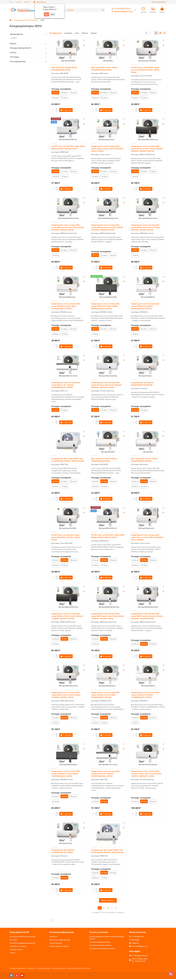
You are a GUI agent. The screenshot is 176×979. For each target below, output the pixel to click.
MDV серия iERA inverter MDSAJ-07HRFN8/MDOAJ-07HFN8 (104, 68)
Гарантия (53, 936)
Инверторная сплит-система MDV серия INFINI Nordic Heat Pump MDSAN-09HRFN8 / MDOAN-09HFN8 (68, 227)
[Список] (160, 33)
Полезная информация (61, 932)
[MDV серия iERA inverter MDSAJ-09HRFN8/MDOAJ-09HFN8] (148, 442)
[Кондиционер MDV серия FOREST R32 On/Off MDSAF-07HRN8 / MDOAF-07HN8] (68, 442)
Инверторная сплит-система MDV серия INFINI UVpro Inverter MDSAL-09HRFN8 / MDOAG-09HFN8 (146, 227)
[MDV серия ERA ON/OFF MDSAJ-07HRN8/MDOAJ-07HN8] (68, 51)
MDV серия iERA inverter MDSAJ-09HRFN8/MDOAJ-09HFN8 (144, 459)
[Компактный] (164, 33)
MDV (15, 38)
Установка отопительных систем (22, 936)
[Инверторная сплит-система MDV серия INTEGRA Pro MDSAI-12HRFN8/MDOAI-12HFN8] (148, 676)
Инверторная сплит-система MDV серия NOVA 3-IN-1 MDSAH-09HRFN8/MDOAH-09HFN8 (65, 384)
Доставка (13, 940)
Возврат (26, 2)
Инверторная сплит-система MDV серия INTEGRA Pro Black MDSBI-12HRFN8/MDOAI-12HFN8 (65, 773)
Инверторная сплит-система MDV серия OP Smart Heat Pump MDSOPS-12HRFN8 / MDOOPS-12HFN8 (146, 773)
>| (116, 908)
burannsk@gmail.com (123, 11)
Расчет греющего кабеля (59, 946)
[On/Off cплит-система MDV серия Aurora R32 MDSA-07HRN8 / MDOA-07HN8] (148, 51)
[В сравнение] (83, 45)
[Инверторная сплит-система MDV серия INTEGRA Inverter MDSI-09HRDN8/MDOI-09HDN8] (108, 676)
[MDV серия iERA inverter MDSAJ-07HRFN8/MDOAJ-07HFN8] (108, 51)
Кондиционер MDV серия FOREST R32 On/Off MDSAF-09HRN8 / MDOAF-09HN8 (107, 851)
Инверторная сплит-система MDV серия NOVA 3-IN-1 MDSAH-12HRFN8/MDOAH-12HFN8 (105, 773)
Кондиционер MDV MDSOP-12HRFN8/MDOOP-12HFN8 (63, 851)
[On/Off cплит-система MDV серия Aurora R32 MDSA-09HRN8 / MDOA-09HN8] (68, 519)
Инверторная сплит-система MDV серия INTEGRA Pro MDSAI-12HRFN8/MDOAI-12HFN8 (145, 694)
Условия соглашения (18, 946)
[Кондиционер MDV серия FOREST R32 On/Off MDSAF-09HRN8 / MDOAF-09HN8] (108, 834)
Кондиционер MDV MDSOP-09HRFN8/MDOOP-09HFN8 (142, 383)
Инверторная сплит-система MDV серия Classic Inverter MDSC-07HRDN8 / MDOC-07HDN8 (107, 148)
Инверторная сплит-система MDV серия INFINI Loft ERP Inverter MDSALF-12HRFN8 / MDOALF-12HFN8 (67, 616)
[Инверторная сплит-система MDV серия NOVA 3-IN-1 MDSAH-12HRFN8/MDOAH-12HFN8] (108, 755)
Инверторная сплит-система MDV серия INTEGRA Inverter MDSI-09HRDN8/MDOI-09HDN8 (105, 694)
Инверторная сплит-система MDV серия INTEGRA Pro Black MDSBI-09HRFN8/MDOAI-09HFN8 (105, 306)
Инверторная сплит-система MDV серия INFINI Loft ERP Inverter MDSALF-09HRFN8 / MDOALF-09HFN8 (147, 148)
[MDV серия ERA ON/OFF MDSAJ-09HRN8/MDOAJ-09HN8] (108, 442)
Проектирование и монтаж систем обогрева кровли (106, 937)
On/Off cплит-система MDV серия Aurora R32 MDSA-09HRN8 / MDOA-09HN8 (65, 537)
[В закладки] (83, 40)
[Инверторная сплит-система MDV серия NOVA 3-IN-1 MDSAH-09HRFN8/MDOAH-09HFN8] (68, 366)
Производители (55, 943)
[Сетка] (156, 33)
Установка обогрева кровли (100, 945)
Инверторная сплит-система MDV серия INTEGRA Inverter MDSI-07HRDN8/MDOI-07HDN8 (65, 306)
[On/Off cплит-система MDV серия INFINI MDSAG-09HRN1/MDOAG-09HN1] (108, 519)
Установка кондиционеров (99, 942)
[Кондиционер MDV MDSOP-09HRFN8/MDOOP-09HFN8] (148, 366)
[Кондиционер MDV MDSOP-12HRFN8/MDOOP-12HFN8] (68, 834)
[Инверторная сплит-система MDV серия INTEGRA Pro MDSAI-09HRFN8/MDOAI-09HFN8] (148, 288)
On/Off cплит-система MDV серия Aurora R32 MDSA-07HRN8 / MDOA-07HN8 (145, 69)
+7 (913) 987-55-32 (122, 8)
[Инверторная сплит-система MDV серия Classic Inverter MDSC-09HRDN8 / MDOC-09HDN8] (148, 519)
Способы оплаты (16, 949)
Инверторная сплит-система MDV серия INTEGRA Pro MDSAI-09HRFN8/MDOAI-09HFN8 (145, 306)
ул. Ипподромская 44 (140, 955)
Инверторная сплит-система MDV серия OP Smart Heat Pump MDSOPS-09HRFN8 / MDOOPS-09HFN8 (106, 384)
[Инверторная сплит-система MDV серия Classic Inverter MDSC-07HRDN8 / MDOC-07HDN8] (108, 130)
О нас (11, 2)
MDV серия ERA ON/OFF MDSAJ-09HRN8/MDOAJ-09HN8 (104, 459)
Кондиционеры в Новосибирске (26, 20)
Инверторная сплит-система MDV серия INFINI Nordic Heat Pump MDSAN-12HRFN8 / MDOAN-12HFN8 (107, 616)
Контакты (19, 2)
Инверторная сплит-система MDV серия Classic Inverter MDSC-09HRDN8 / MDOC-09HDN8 (147, 537)
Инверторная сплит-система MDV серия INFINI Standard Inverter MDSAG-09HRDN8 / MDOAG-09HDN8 (147, 616)
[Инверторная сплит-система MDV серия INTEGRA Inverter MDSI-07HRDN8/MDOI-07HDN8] (68, 288)
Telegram (135, 943)
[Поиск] (102, 10)
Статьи (12, 953)
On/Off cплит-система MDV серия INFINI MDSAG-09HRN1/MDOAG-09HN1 (108, 536)
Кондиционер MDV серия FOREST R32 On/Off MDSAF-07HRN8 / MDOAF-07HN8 (67, 459)
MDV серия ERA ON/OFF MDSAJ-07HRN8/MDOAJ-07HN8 (64, 68)
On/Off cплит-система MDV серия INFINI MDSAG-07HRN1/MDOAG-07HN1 (68, 147)
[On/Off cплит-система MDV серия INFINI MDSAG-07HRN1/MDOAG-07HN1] (68, 130)
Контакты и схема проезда (59, 940)
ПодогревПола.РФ (19, 932)
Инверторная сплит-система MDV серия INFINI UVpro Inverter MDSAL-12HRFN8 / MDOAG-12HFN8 (66, 694)
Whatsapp (135, 940)
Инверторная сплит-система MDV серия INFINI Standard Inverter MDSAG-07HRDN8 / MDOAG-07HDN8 (107, 227)
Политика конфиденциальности (22, 943)
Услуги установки (98, 932)
